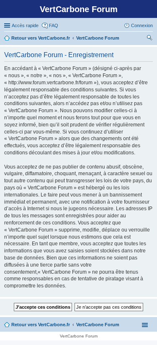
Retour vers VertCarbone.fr (40, 324)
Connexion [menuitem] (142, 25)
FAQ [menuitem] (53, 25)
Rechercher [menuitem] (149, 38)
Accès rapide (25, 25)
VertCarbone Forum (97, 324)
